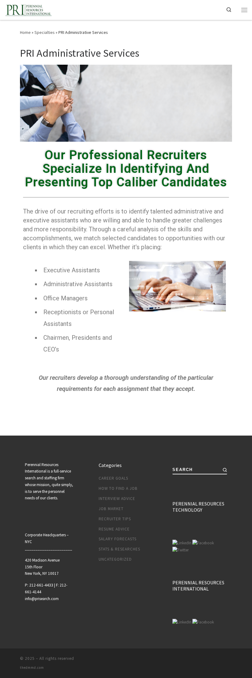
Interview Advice (117, 498)
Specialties (44, 32)
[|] (28, 9)
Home (25, 32)
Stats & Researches (119, 549)
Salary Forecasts (117, 539)
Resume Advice (114, 529)
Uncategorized (115, 559)
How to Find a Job (118, 488)
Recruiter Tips (115, 519)
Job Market (111, 508)
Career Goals (113, 478)
